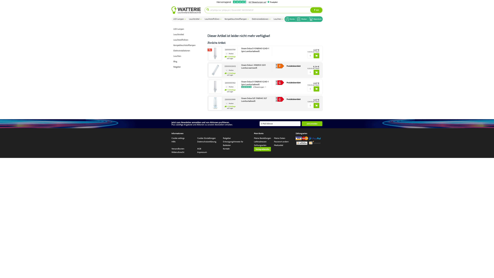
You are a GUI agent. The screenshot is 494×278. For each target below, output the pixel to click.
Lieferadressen (260, 141)
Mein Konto (259, 133)
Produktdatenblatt (294, 66)
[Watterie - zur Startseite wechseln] (186, 10)
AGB (199, 148)
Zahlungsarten (260, 145)
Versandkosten (177, 148)
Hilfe (173, 141)
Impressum (202, 152)
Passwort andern (281, 141)
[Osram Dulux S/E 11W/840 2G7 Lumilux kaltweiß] (215, 103)
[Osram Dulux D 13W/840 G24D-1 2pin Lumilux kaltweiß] (215, 87)
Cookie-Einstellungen (206, 138)
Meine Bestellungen (262, 138)
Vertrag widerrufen (262, 149)
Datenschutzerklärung (206, 141)
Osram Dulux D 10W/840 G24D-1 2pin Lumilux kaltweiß (255, 50)
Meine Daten (279, 138)
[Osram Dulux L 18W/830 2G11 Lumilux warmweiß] (215, 70)
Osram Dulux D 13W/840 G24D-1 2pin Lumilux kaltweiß (255, 83)
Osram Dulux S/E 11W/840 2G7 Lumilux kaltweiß (254, 99)
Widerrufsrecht (177, 152)
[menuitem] (188, 10)
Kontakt (226, 148)
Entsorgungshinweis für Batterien (233, 143)
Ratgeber (227, 138)
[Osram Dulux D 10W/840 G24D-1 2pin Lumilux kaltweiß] (215, 53)
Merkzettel (278, 145)
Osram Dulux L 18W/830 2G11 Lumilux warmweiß (253, 66)
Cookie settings (178, 138)
